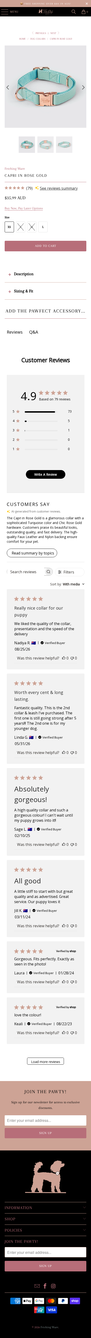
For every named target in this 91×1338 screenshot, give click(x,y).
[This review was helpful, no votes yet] (63, 658)
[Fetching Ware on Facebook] (45, 1286)
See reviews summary (59, 188)
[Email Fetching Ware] (37, 1286)
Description (24, 273)
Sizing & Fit (23, 291)
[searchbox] (25, 572)
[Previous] (8, 87)
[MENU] (2, 11)
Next (53, 33)
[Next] (83, 87)
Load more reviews (45, 1061)
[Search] (73, 11)
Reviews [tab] (15, 332)
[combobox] (67, 584)
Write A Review (45, 474)
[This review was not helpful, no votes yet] (72, 658)
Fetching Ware (15, 168)
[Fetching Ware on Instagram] (53, 1286)
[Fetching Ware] (45, 11)
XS (9, 227)
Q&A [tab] (33, 332)
